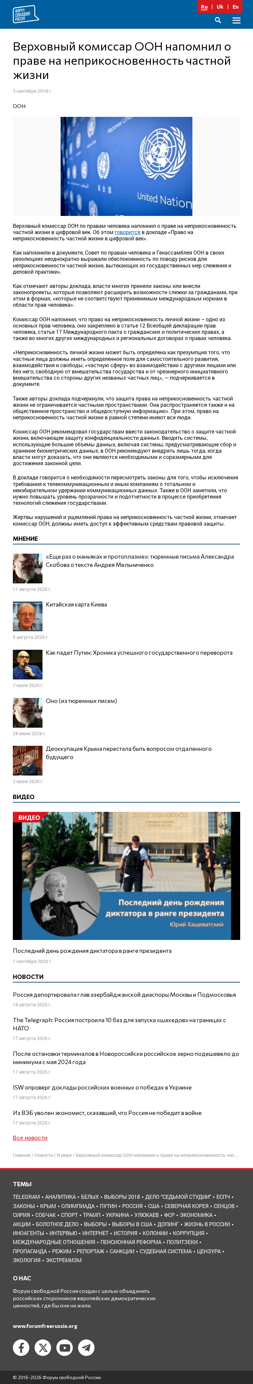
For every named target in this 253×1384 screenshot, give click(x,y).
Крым (48, 1205)
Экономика (196, 1214)
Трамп (91, 1214)
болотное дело (57, 1224)
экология (27, 1260)
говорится (127, 231)
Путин (108, 1205)
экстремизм (64, 1260)
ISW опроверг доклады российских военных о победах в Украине (102, 1087)
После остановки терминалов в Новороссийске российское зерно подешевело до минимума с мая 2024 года (126, 1057)
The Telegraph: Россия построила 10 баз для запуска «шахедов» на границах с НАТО (119, 1024)
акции (22, 1224)
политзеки (182, 1241)
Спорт (69, 1214)
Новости (44, 1155)
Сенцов (224, 1205)
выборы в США (132, 1224)
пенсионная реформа (130, 1241)
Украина (117, 1214)
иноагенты (28, 1232)
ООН (19, 106)
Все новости (30, 1138)
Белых (90, 1196)
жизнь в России (207, 1224)
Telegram (26, 1196)
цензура (209, 1251)
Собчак (45, 1214)
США (153, 1205)
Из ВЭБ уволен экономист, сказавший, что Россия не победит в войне (107, 1112)
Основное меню (236, 28)
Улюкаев (146, 1214)
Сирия (21, 1214)
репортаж (90, 1251)
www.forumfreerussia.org (45, 1326)
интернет (95, 1232)
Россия (132, 1205)
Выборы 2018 (122, 1196)
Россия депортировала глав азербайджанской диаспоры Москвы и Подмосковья (124, 994)
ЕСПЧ (223, 1196)
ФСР (169, 1214)
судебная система (166, 1251)
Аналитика (60, 1196)
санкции (122, 1251)
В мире (64, 1155)
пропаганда (30, 1251)
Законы (24, 1205)
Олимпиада (78, 1205)
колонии (155, 1232)
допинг (168, 1224)
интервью (63, 1232)
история (125, 1232)
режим (61, 1251)
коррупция (188, 1232)
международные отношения (54, 1241)
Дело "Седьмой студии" (178, 1196)
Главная (22, 1155)
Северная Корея (187, 1205)
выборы (95, 1224)
